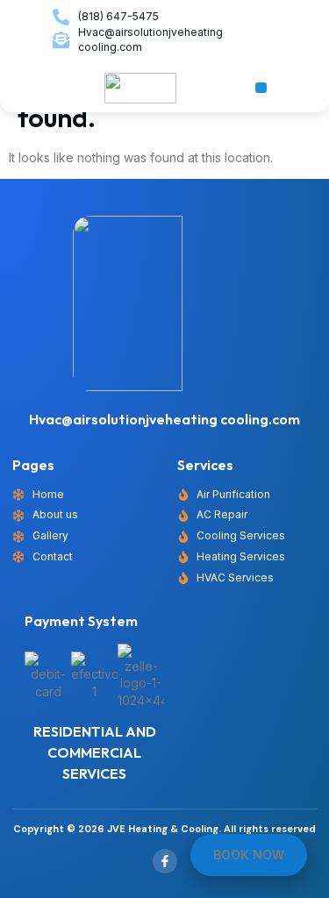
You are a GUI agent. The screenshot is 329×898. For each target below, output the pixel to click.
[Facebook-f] (165, 861)
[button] (261, 88)
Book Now (248, 854)
